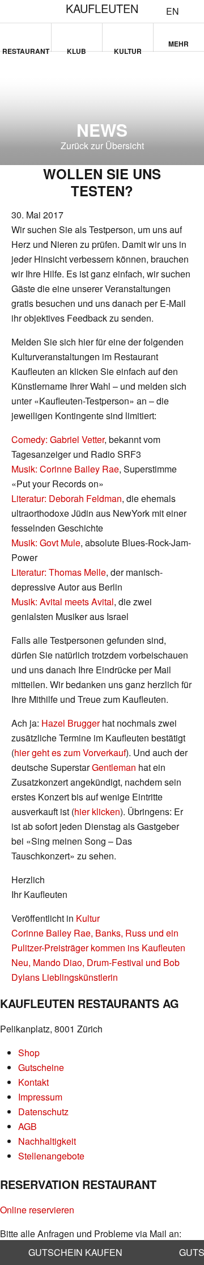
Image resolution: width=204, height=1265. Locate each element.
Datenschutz (43, 1111)
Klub (76, 49)
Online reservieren (37, 1209)
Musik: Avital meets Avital (62, 601)
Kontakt (33, 1082)
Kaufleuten (102, 8)
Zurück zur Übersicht (102, 145)
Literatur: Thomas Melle (58, 572)
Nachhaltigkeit (47, 1141)
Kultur (128, 49)
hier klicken (97, 811)
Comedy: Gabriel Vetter (57, 439)
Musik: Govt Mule (45, 542)
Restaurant (25, 49)
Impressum (40, 1096)
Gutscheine (41, 1067)
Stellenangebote (51, 1155)
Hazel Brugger (70, 723)
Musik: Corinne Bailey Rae (65, 468)
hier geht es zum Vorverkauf (70, 752)
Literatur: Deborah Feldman (66, 498)
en (172, 11)
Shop (29, 1052)
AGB (27, 1126)
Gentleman (114, 767)
